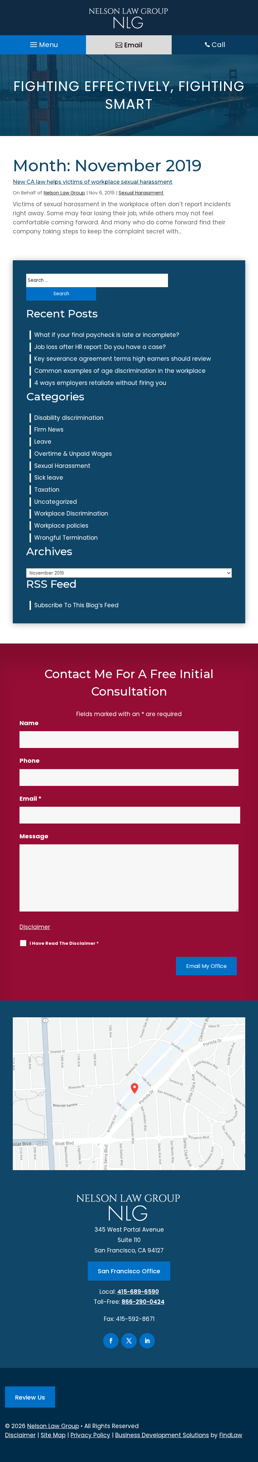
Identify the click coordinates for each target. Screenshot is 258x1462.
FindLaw (230, 1435)
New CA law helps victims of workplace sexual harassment (92, 182)
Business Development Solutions (162, 1435)
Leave (42, 442)
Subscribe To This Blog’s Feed (76, 605)
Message (33, 836)
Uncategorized (55, 502)
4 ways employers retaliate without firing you (100, 383)
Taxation (46, 490)
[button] (43, 43)
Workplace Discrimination (71, 514)
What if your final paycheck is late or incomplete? (106, 335)
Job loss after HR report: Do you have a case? (100, 347)
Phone (29, 760)
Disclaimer (34, 927)
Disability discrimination (68, 418)
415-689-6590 (138, 1292)
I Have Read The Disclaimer (64, 943)
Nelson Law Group (64, 192)
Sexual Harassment (141, 192)
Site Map (53, 1435)
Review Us (30, 1397)
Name (29, 723)
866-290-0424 (143, 1302)
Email (133, 45)
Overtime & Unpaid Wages (73, 454)
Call (218, 44)
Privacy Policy (90, 1435)
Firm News (48, 430)
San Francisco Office (129, 1271)
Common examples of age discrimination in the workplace (120, 371)
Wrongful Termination (66, 538)
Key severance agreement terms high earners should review (122, 359)
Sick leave (48, 478)
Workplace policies (61, 526)
